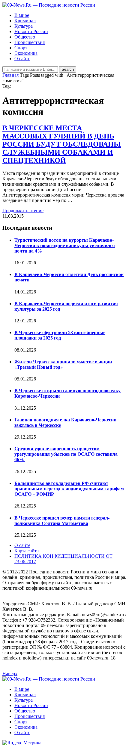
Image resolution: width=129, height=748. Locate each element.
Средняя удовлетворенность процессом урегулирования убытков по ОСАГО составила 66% (66, 454)
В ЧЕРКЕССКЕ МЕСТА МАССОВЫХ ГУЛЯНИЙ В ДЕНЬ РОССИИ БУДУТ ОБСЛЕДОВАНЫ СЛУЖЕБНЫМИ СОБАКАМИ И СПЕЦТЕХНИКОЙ (61, 144)
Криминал (25, 20)
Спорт (20, 47)
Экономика (26, 53)
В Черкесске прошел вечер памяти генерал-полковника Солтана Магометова (62, 520)
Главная (10, 75)
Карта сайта (26, 550)
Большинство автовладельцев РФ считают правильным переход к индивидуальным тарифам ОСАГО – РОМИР (69, 489)
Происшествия (29, 42)
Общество (24, 36)
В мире (21, 15)
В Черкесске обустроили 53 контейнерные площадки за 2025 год (59, 335)
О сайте (22, 58)
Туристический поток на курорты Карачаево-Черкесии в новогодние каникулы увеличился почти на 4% (64, 245)
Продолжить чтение (23, 210)
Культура (23, 26)
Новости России (31, 31)
